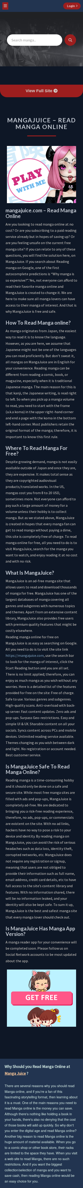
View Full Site (39, 91)
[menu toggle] (5, 6)
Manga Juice (15, 1073)
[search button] (70, 40)
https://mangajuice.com (25, 655)
